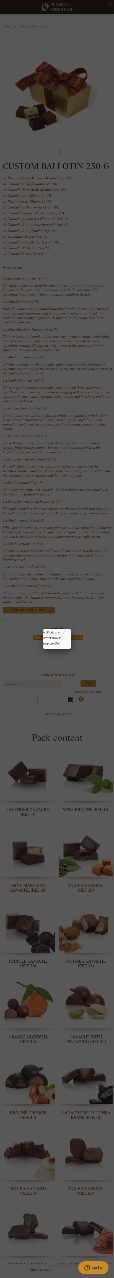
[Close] (71, 629)
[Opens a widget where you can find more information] (93, 1268)
